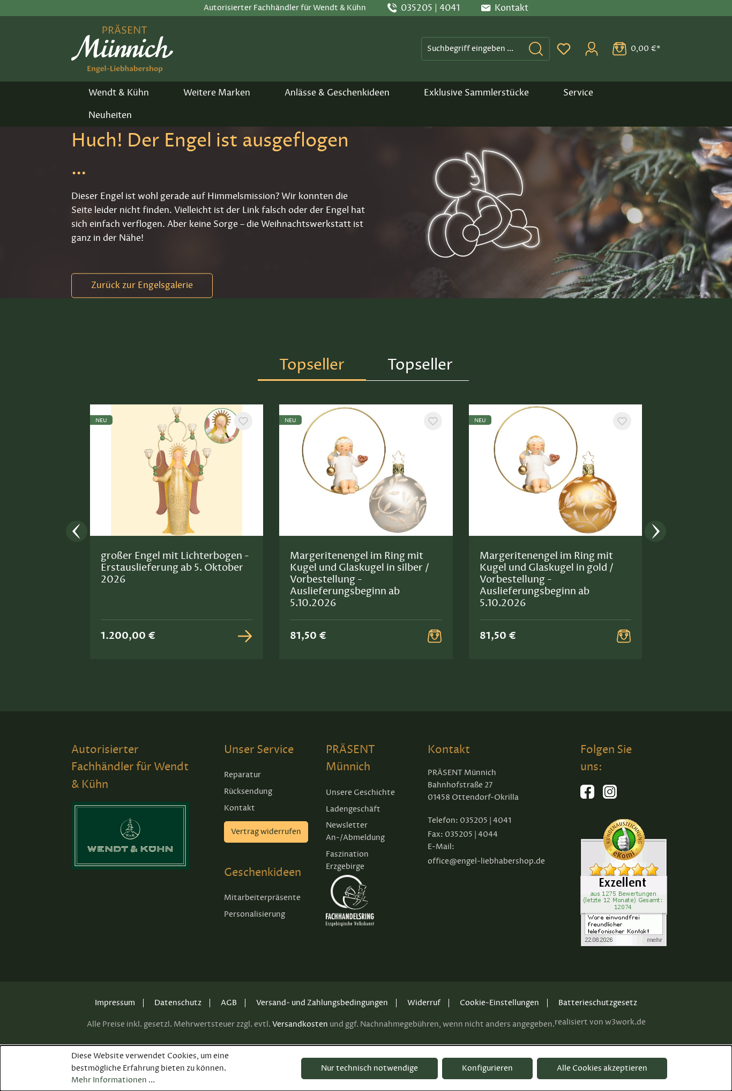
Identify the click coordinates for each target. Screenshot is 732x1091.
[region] (366, 531)
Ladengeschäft (353, 809)
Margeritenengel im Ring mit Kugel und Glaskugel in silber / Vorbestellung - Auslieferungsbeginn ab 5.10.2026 (359, 579)
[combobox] (472, 48)
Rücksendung (248, 791)
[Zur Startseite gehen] (122, 49)
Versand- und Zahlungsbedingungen (322, 1002)
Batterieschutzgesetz (597, 1002)
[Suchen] (536, 48)
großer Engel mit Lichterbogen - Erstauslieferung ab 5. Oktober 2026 (175, 567)
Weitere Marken (216, 92)
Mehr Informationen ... (113, 1080)
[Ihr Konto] (592, 49)
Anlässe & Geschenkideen (337, 92)
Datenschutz (177, 1002)
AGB (229, 1002)
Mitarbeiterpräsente (262, 897)
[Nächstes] (655, 532)
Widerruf (423, 1002)
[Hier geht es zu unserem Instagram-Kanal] (610, 796)
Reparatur (242, 774)
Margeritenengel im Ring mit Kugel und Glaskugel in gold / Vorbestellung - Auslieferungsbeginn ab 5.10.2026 (547, 579)
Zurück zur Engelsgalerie (142, 285)
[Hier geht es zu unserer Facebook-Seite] (587, 796)
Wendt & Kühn (118, 92)
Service (578, 92)
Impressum (115, 1002)
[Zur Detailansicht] (245, 635)
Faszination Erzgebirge (347, 860)
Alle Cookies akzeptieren (602, 1068)
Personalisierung (254, 914)
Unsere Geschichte (360, 792)
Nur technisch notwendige (369, 1068)
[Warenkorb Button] (435, 635)
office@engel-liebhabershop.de (486, 861)
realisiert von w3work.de (600, 1022)
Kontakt (239, 808)
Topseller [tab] (312, 364)
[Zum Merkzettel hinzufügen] (243, 421)
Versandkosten (300, 1024)
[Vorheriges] (76, 532)
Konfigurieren (487, 1068)
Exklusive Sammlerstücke (476, 92)
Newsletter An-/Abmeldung (355, 831)
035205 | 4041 (430, 8)
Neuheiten (110, 115)
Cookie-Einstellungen (499, 1002)
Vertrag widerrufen (266, 831)
